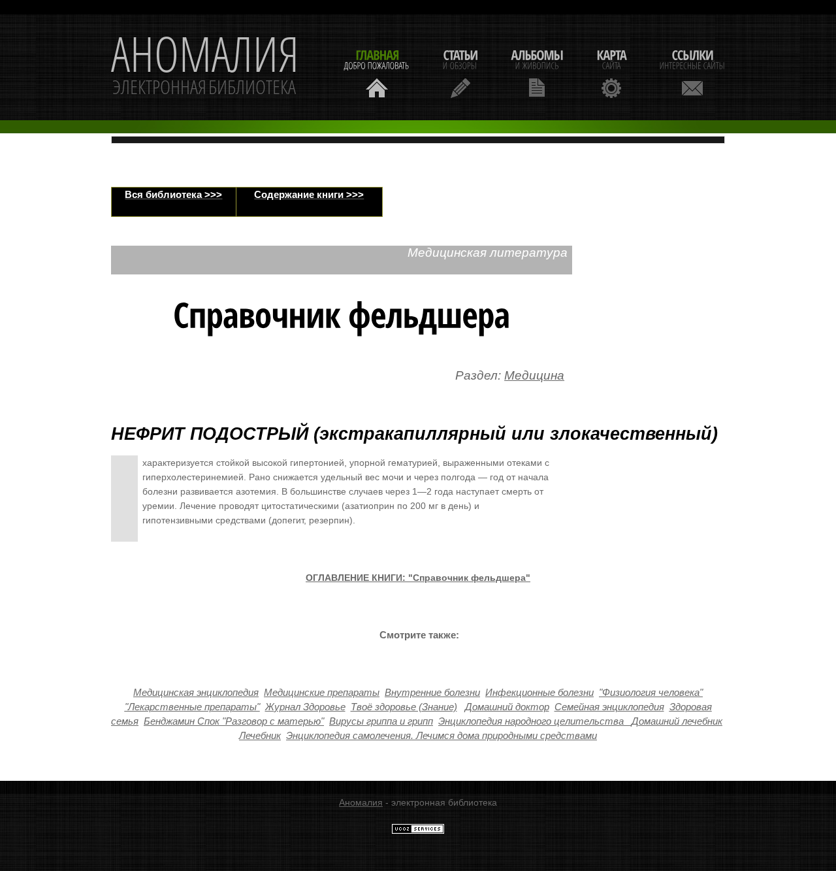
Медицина (534, 375)
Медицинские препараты (321, 692)
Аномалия (361, 802)
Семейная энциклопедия (609, 707)
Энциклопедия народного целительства (531, 721)
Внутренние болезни (432, 692)
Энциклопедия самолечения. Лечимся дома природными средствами (441, 736)
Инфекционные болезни (539, 692)
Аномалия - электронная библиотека (205, 67)
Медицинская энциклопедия (196, 692)
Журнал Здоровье (305, 707)
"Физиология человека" (651, 692)
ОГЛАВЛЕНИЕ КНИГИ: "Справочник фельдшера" (418, 577)
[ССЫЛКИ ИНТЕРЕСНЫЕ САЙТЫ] (692, 72)
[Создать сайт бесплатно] (418, 831)
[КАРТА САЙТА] (611, 72)
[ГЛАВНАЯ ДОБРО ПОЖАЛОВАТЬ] (377, 72)
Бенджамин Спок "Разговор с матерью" (234, 721)
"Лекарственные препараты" (192, 707)
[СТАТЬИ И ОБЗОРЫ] (460, 72)
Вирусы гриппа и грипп (381, 721)
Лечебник (260, 736)
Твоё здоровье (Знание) (404, 707)
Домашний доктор (507, 707)
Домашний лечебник (677, 721)
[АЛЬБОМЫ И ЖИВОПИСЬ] (537, 72)
